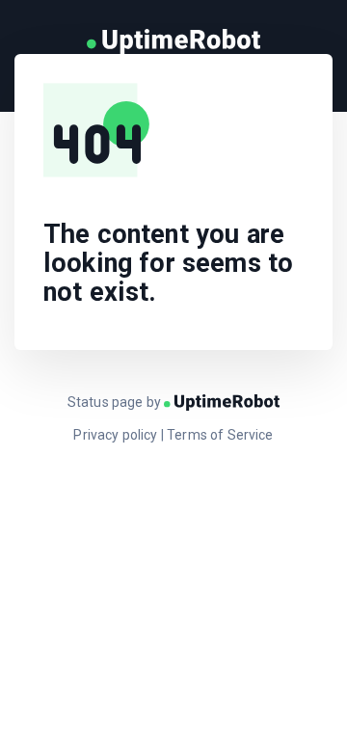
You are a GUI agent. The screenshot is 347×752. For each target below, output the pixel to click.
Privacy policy (115, 435)
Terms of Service (220, 435)
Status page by (115, 402)
